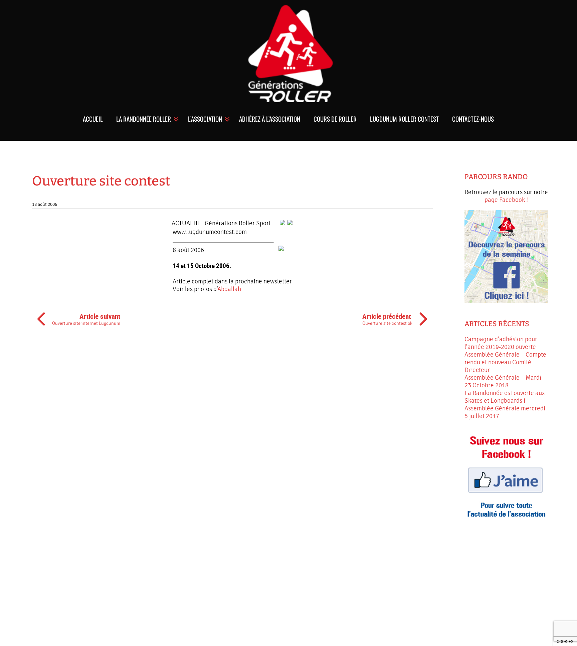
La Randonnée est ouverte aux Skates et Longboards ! (504, 396)
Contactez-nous (473, 119)
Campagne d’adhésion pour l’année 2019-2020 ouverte (500, 343)
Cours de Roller (335, 119)
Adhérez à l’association (269, 119)
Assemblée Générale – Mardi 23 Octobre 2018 (502, 381)
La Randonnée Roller (143, 119)
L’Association (205, 119)
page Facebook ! (506, 200)
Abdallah (229, 289)
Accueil (93, 119)
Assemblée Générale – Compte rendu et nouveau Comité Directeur (505, 362)
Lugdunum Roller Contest (404, 119)
